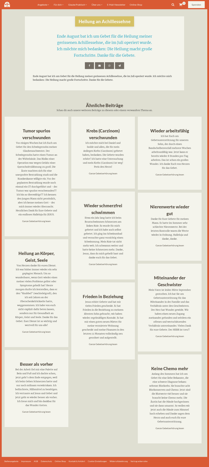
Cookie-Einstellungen (97, 461)
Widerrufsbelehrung (119, 461)
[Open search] (172, 4)
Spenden (196, 4)
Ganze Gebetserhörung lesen (36, 221)
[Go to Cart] (182, 4)
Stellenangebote (11, 461)
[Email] (99, 65)
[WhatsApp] (109, 65)
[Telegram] (119, 65)
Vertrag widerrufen (139, 461)
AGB (36, 461)
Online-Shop (60, 461)
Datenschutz (46, 461)
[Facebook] (89, 65)
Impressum (26, 461)
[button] (43, 4)
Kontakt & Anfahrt (77, 461)
